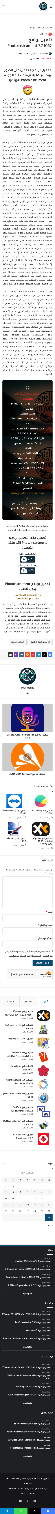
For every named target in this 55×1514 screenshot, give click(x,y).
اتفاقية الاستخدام (15, 1488)
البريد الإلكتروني (45, 925)
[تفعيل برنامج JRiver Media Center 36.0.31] (43, 1098)
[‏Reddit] (27, 654)
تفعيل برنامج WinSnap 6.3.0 (20, 1039)
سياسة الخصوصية (27, 1493)
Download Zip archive (27, 599)
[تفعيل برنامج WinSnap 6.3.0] (43, 1043)
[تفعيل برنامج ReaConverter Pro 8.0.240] (43, 1029)
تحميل (31, 559)
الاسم (49, 912)
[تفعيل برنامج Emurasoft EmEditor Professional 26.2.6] (43, 1057)
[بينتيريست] (33, 654)
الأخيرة (46, 1001)
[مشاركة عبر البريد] (10, 654)
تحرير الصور (16, 642)
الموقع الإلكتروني (45, 938)
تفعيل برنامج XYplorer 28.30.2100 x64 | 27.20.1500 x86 (43, 842)
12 (35, 1198)
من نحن (27, 1488)
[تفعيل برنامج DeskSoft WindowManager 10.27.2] (43, 1111)
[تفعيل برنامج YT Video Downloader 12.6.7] (43, 1139)
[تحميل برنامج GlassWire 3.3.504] (41, 801)
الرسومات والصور (39, 642)
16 (6, 1198)
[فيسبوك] (50, 654)
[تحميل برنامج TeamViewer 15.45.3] (14, 801)
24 (49, 1211)
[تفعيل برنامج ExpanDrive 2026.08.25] (43, 1070)
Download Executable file (27, 595)
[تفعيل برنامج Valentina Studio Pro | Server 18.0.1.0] (43, 1084)
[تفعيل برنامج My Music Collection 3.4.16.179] (43, 1125)
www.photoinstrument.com (27, 496)
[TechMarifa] (43, 6)
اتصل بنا (35, 1488)
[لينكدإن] (38, 654)
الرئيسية (46, 28)
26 (34, 1211)
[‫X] (44, 654)
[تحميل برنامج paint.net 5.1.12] (14, 829)
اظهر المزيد (27, 1293)
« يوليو (50, 1225)
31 (49, 1217)
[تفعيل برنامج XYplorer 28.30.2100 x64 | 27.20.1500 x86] (41, 829)
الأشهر (28, 1001)
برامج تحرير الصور (34, 28)
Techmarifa (43, 53)
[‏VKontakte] (21, 654)
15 (13, 1198)
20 (27, 1205)
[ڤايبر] (16, 654)
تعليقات (10, 1001)
